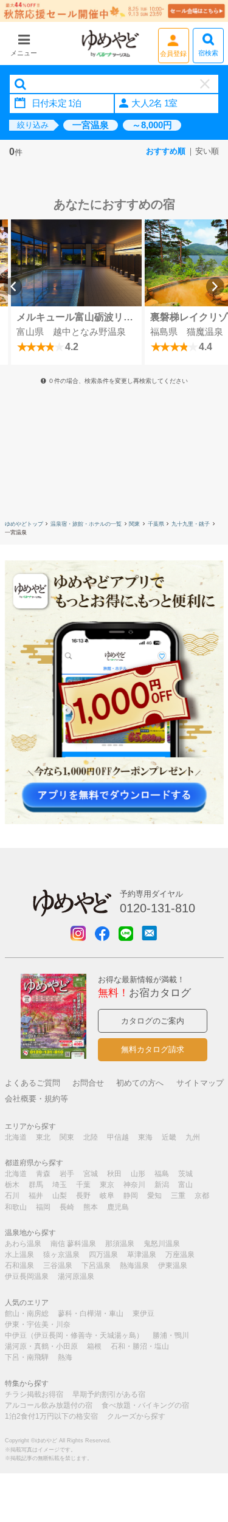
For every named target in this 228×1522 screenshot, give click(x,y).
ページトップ (201, 1450)
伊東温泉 (172, 1265)
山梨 (59, 1195)
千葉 (83, 1184)
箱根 (94, 1346)
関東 (134, 524)
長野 (83, 1195)
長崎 (67, 1207)
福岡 (43, 1207)
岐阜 (107, 1195)
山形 (138, 1173)
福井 (36, 1195)
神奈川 (134, 1184)
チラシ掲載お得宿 (34, 1394)
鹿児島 (118, 1207)
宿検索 (208, 53)
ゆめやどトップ (24, 524)
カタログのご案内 (152, 1020)
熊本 (90, 1207)
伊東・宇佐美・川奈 (38, 1324)
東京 (107, 1184)
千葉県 (156, 524)
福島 (161, 1173)
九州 (192, 1137)
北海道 (16, 1137)
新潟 (161, 1184)
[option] (76, 292)
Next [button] (215, 286)
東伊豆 (143, 1313)
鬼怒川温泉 (161, 1243)
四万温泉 (103, 1254)
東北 (43, 1137)
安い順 (207, 151)
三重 (178, 1195)
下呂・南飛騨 (27, 1357)
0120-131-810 (157, 908)
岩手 (67, 1173)
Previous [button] (13, 286)
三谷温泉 (57, 1265)
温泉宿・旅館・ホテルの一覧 (86, 524)
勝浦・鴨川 (171, 1335)
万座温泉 (180, 1254)
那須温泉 (119, 1243)
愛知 (154, 1195)
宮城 (90, 1173)
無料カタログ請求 (152, 1049)
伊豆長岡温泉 (27, 1276)
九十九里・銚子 (190, 524)
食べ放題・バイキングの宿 (145, 1405)
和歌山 (16, 1207)
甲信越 (118, 1137)
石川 (12, 1195)
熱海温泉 (134, 1265)
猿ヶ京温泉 (61, 1254)
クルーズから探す (136, 1416)
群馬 (36, 1184)
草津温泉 (141, 1254)
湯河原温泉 (76, 1276)
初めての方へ (140, 1082)
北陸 (90, 1137)
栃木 (12, 1184)
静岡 (130, 1195)
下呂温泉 (96, 1265)
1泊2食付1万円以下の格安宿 (51, 1416)
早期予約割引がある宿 (108, 1394)
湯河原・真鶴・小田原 (41, 1346)
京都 (202, 1195)
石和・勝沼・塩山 (140, 1346)
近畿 (169, 1137)
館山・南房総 (27, 1313)
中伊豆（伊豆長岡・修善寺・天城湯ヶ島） (74, 1335)
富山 (185, 1184)
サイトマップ (200, 1082)
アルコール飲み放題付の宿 (48, 1405)
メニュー (23, 53)
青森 (43, 1173)
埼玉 (59, 1184)
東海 (145, 1137)
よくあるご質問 (32, 1082)
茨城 (185, 1173)
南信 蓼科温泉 (73, 1243)
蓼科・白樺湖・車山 (90, 1313)
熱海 (65, 1357)
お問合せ (88, 1082)
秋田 (114, 1173)
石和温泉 (19, 1265)
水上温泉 (19, 1254)
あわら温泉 (23, 1243)
